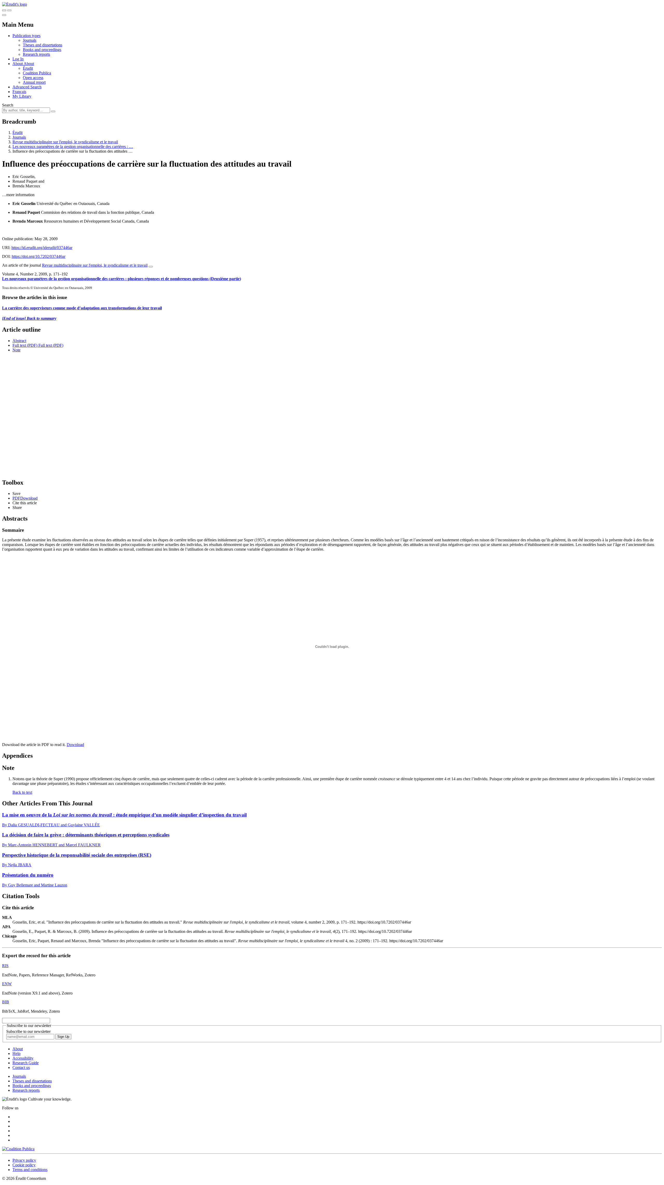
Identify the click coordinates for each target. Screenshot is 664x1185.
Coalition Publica (37, 73)
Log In (18, 59)
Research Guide (25, 1063)
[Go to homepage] (14, 4)
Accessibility (22, 1058)
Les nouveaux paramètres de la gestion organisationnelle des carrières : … (72, 146)
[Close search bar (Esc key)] (9, 10)
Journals (29, 40)
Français (19, 91)
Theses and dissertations (42, 45)
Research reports (36, 54)
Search (7, 105)
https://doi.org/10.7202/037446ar (38, 256)
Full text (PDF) (24, 345)
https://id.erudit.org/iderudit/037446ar (41, 247)
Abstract (19, 340)
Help (16, 1053)
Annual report (34, 82)
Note (16, 350)
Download (75, 744)
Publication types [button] (26, 35)
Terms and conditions (29, 1169)
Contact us (21, 1067)
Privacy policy (24, 1160)
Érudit (28, 68)
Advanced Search (27, 87)
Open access (33, 77)
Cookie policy (24, 1165)
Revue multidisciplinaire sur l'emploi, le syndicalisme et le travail (65, 142)
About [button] (18, 63)
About (29, 63)
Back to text (22, 792)
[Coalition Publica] (18, 1149)
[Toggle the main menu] (4, 15)
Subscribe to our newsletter (28, 1031)
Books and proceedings (42, 49)
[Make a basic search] (4, 10)
